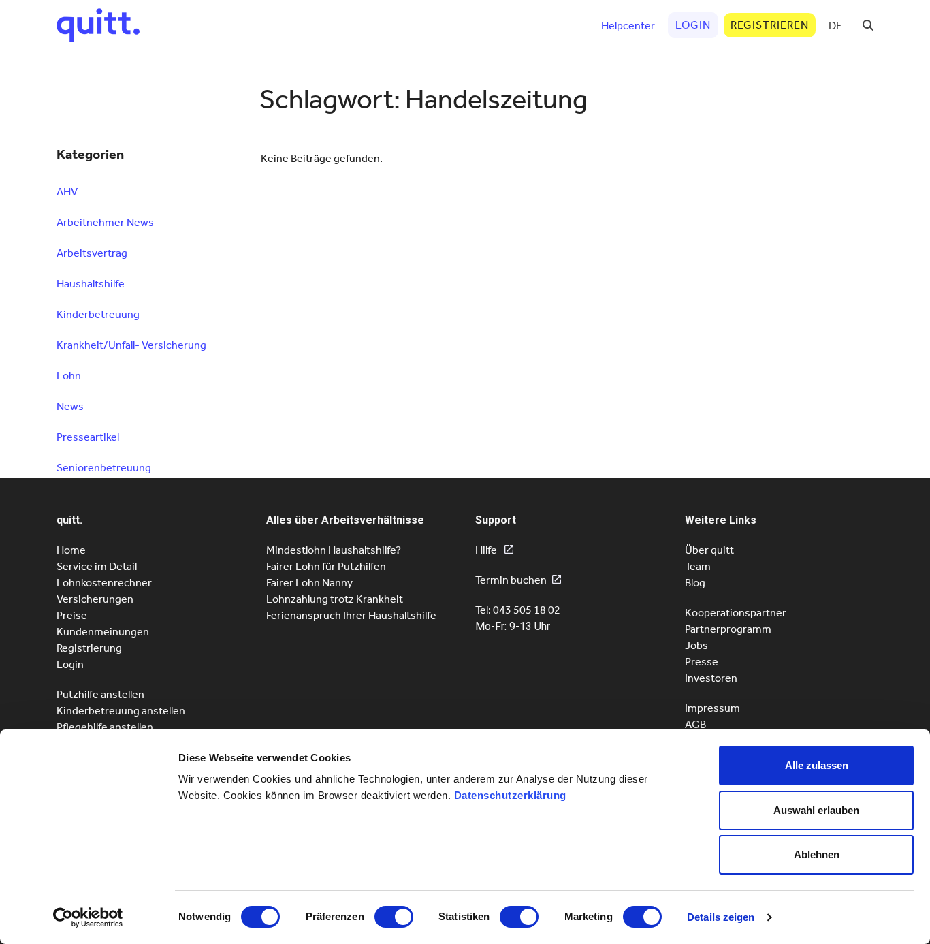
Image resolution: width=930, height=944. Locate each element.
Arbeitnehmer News (105, 222)
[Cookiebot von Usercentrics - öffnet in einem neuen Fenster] (88, 917)
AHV (67, 191)
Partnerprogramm (728, 629)
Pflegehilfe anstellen (105, 727)
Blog (695, 582)
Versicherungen (95, 599)
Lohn (69, 375)
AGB (695, 724)
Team (698, 566)
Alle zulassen (816, 765)
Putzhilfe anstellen (100, 694)
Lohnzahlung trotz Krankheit (334, 599)
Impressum (712, 708)
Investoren (711, 678)
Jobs (696, 645)
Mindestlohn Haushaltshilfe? (333, 550)
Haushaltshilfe (91, 283)
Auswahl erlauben (816, 810)
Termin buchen (511, 579)
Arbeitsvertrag (92, 253)
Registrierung (89, 648)
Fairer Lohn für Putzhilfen (326, 566)
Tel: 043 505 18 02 (517, 609)
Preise (72, 615)
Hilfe (487, 550)
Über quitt (709, 550)
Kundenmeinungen (103, 631)
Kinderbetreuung (98, 314)
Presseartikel (88, 436)
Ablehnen (816, 854)
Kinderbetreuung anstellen (121, 710)
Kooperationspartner (735, 612)
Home (71, 550)
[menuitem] (835, 25)
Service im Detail (97, 566)
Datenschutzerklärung (510, 795)
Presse (701, 661)
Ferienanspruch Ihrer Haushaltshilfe (351, 615)
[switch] (393, 917)
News (70, 406)
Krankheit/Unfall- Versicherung (131, 345)
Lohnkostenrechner (104, 582)
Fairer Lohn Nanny (309, 582)
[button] (868, 25)
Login (70, 664)
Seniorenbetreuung (104, 467)
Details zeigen (720, 917)
